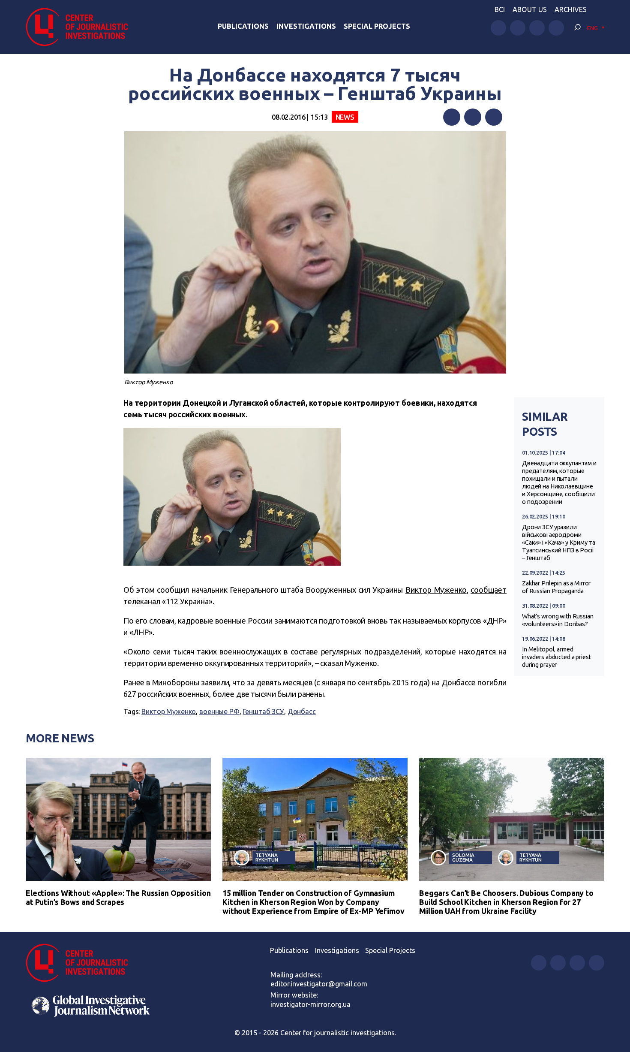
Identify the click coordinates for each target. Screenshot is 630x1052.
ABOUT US (530, 9)
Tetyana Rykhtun (266, 857)
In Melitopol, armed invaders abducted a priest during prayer (556, 657)
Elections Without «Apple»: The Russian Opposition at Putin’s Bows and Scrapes (118, 897)
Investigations (306, 26)
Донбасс (302, 711)
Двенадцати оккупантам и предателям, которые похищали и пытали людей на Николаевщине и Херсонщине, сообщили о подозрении (559, 482)
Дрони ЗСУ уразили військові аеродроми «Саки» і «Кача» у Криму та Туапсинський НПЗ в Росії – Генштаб (558, 542)
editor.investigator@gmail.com (318, 984)
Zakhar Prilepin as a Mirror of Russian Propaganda (556, 587)
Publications (243, 26)
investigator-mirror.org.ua (310, 1004)
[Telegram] (493, 117)
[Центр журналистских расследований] (81, 27)
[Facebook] (451, 117)
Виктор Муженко (436, 589)
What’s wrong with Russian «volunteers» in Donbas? (558, 620)
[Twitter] (472, 117)
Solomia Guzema (463, 857)
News (345, 117)
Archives (571, 9)
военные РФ (219, 711)
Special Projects (377, 26)
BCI (500, 9)
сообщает (489, 589)
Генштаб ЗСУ (263, 711)
